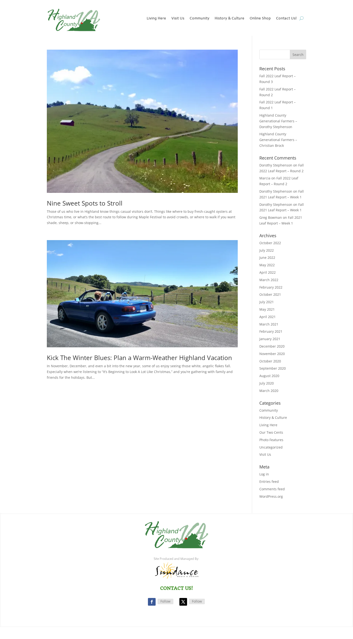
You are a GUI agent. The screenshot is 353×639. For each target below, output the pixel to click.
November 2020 (272, 353)
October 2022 (270, 243)
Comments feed (272, 489)
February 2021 (270, 331)
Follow (165, 601)
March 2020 (268, 390)
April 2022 (267, 272)
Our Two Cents (271, 432)
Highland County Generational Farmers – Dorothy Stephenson (278, 121)
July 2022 (266, 250)
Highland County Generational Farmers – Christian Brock (278, 140)
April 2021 (267, 316)
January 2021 (269, 339)
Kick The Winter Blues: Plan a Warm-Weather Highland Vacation (139, 357)
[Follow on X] (183, 602)
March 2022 (268, 280)
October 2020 (270, 361)
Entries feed (269, 481)
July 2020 (266, 383)
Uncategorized (271, 447)
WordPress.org (271, 496)
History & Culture (229, 18)
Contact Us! (286, 18)
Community (199, 18)
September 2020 (272, 368)
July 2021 (266, 302)
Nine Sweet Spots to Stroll (84, 203)
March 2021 (268, 324)
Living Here (156, 18)
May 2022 (267, 265)
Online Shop (260, 18)
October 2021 (270, 294)
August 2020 (269, 375)
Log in (264, 474)
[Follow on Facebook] (152, 602)
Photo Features (271, 440)
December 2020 (272, 346)
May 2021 (267, 309)
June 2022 (267, 257)
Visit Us (177, 18)
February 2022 (270, 287)
